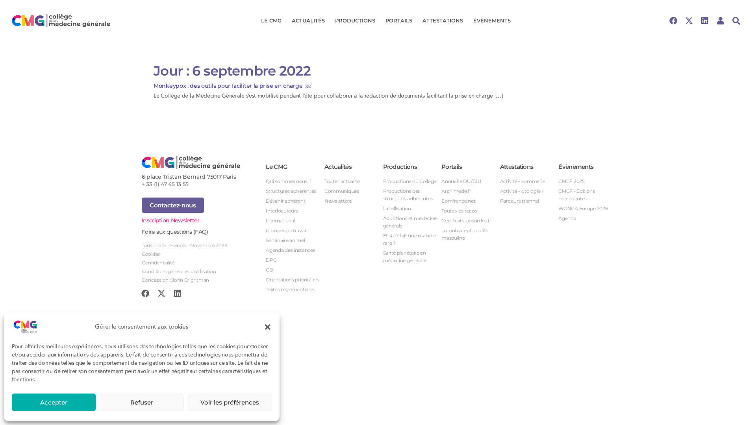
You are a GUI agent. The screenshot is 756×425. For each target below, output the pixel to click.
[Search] (736, 21)
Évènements (492, 20)
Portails (398, 20)
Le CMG (271, 20)
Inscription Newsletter (171, 220)
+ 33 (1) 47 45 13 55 (165, 184)
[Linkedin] (705, 21)
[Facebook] (673, 21)
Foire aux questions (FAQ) (175, 231)
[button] (268, 327)
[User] (720, 21)
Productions (355, 20)
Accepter (53, 402)
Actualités (308, 20)
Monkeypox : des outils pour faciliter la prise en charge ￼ (232, 85)
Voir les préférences (229, 402)
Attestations (442, 20)
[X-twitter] (689, 21)
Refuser (141, 402)
